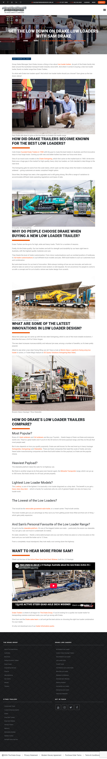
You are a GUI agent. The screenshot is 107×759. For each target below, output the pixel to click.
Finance (6, 671)
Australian (7, 653)
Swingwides (16, 449)
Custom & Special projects (11, 710)
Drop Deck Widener (9, 721)
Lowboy (18, 487)
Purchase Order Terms (73, 755)
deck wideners (25, 437)
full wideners (38, 437)
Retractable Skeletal (9, 732)
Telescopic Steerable (62, 693)
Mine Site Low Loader (62, 671)
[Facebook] (8, 2)
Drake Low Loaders (63, 642)
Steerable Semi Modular (62, 679)
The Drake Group (46, 613)
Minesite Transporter (68, 471)
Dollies (6, 713)
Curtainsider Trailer (9, 706)
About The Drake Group (11, 649)
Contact (101, 2)
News (36, 41)
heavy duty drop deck (20, 489)
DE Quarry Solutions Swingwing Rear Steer (59, 353)
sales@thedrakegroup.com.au (43, 2)
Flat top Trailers (8, 724)
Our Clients (7, 679)
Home (25, 41)
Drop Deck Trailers (9, 717)
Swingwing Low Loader (62, 690)
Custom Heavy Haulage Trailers (65, 653)
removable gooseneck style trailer (38, 509)
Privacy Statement (31, 755)
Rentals (6, 682)
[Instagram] (64, 707)
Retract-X (7, 728)
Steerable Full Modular (62, 675)
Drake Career (8, 664)
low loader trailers (64, 64)
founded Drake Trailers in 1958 (32, 152)
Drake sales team (31, 619)
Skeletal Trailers (8, 736)
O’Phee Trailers (10, 699)
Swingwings (26, 449)
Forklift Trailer (60, 664)
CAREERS (87, 2)
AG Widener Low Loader (62, 649)
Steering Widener (61, 682)
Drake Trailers (17, 613)
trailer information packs (45, 626)
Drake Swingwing (45, 159)
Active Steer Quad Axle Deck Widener (43, 559)
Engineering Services (10, 668)
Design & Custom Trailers (11, 660)
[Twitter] (4, 2)
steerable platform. (31, 528)
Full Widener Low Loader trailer (64, 668)
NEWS (93, 2)
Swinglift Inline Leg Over (11, 739)
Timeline (6, 686)
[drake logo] (14, 10)
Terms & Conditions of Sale (95, 755)
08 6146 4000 (77, 2)
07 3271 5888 (62, 2)
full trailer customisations (23, 258)
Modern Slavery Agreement (51, 755)
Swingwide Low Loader (62, 686)
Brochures (7, 657)
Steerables (38, 449)
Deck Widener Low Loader (63, 657)
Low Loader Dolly (61, 660)
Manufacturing (8, 675)
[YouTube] (12, 2)
